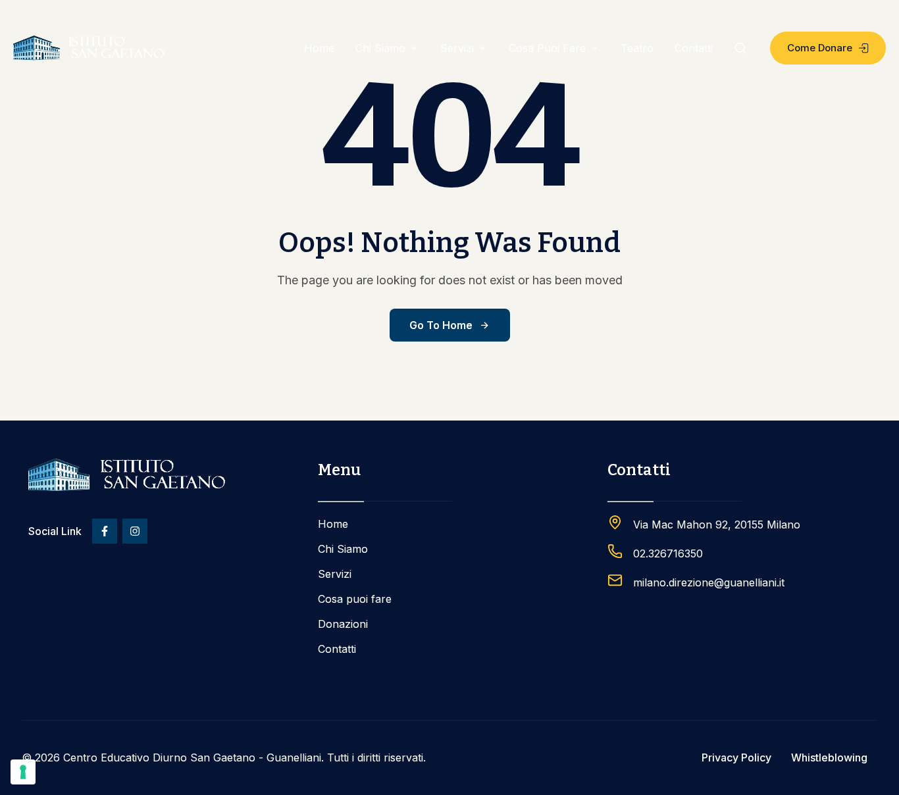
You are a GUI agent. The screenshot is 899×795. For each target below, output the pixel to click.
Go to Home (441, 325)
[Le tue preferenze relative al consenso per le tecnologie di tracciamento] (23, 771)
